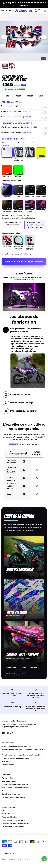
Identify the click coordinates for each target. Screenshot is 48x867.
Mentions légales (9, 781)
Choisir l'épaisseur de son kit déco (16, 746)
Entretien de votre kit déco (13, 826)
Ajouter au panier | (24, 261)
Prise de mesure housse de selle (15, 758)
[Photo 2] (12, 66)
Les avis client (8, 764)
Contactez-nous (9, 814)
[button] (10, 10)
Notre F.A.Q (6, 761)
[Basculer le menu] (2, 10)
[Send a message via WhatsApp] (44, 858)
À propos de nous (9, 778)
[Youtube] (3, 733)
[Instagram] (7, 733)
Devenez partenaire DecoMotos (15, 823)
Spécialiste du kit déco (22, 859)
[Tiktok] (11, 733)
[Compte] (35, 10)
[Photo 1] (5, 66)
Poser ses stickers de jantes (14, 820)
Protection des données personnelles (17, 787)
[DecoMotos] (24, 10)
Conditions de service (11, 794)
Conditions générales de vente (15, 784)
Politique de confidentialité (13, 797)
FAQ (3, 811)
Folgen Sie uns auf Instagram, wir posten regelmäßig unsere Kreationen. (19, 725)
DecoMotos (10, 859)
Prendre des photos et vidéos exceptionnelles (21, 755)
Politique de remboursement (14, 791)
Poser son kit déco (9, 817)
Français (7, 853)
